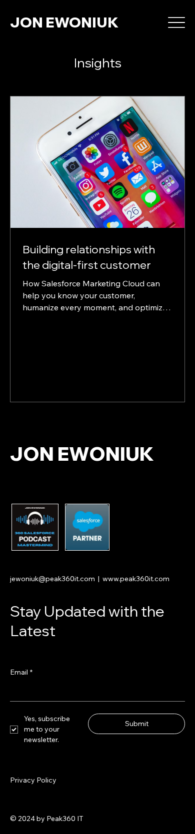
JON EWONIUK (64, 22)
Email (21, 672)
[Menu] (177, 22)
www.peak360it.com (136, 578)
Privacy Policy (33, 780)
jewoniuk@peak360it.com (52, 578)
